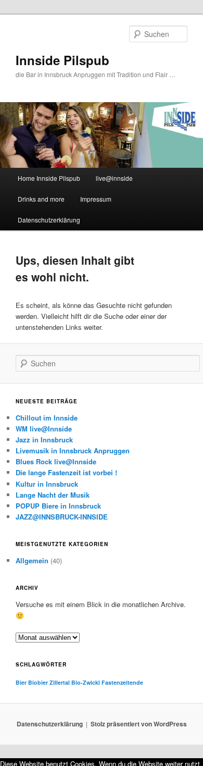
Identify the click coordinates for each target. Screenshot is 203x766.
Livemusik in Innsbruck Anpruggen (73, 450)
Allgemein (32, 560)
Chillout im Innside (47, 418)
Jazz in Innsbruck (44, 439)
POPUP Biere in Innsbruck (58, 506)
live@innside (114, 178)
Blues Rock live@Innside (56, 461)
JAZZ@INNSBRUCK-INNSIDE (62, 517)
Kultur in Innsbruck (47, 484)
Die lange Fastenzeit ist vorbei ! (66, 472)
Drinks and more (41, 198)
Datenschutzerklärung (49, 219)
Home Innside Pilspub (49, 178)
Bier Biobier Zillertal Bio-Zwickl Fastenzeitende (79, 682)
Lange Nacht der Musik (53, 495)
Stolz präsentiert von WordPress (139, 723)
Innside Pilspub (62, 60)
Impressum (95, 198)
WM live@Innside (44, 429)
